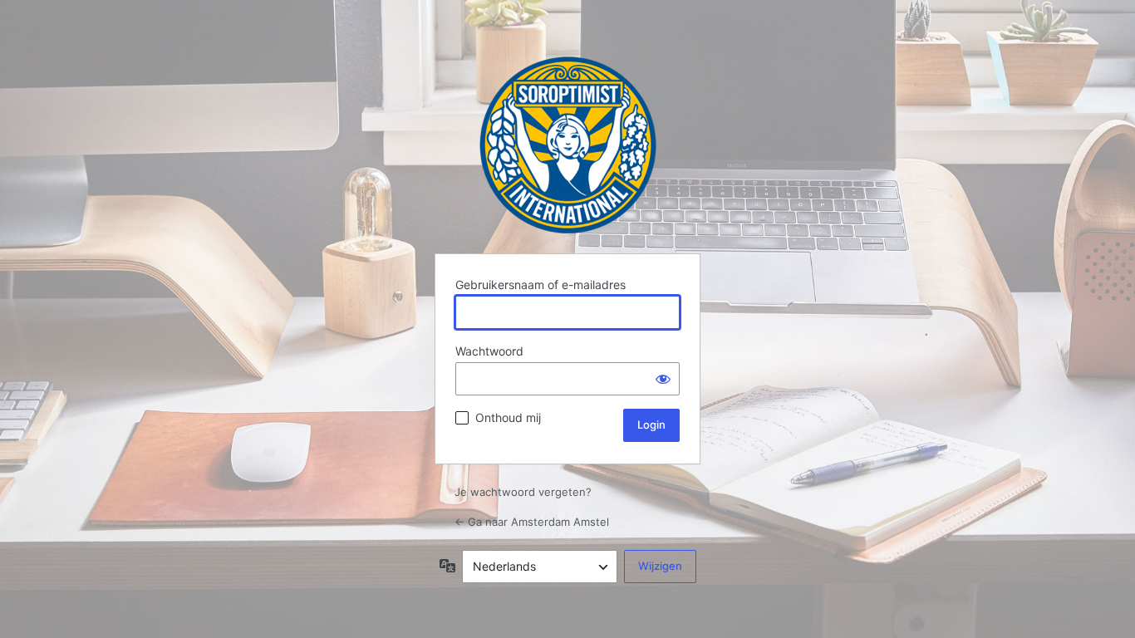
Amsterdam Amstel (567, 144)
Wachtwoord (489, 351)
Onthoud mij (508, 417)
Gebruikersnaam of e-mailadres (540, 284)
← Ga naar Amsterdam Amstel (531, 521)
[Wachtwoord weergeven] (663, 378)
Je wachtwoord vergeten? (523, 491)
